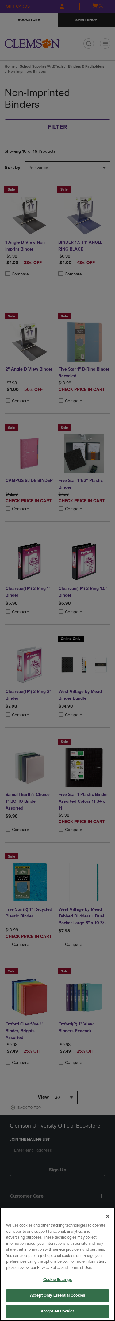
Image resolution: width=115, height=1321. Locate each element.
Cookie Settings (57, 1279)
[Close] (107, 1216)
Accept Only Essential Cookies (57, 1295)
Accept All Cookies (57, 1311)
